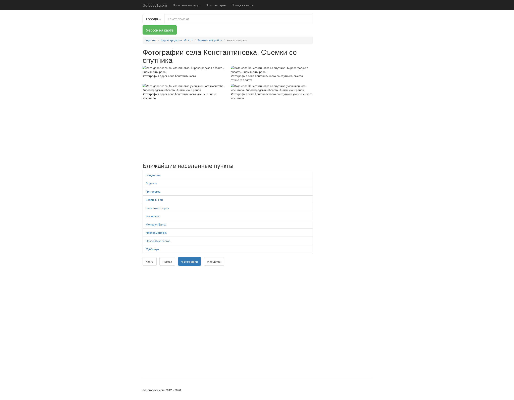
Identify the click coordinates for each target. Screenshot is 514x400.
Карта (149, 261)
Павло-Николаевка (158, 241)
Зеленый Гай (154, 200)
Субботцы (152, 249)
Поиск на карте (216, 5)
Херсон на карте (159, 30)
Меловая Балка (156, 224)
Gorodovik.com (155, 5)
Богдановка (153, 175)
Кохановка (152, 216)
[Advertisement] (228, 130)
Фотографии (189, 261)
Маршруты (214, 261)
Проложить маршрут (186, 5)
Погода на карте (242, 5)
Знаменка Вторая (157, 208)
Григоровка (153, 191)
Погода (167, 261)
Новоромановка (156, 233)
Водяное (151, 183)
